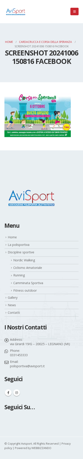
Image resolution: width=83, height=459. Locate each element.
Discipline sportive (21, 252)
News (12, 305)
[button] (74, 11)
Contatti (14, 312)
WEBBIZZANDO (41, 448)
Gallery (12, 297)
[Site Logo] (15, 11)
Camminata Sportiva (28, 283)
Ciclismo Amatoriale (27, 268)
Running (19, 275)
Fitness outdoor (25, 290)
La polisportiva (18, 245)
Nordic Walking (24, 260)
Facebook (8, 392)
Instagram (16, 392)
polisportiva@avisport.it (27, 366)
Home (12, 237)
